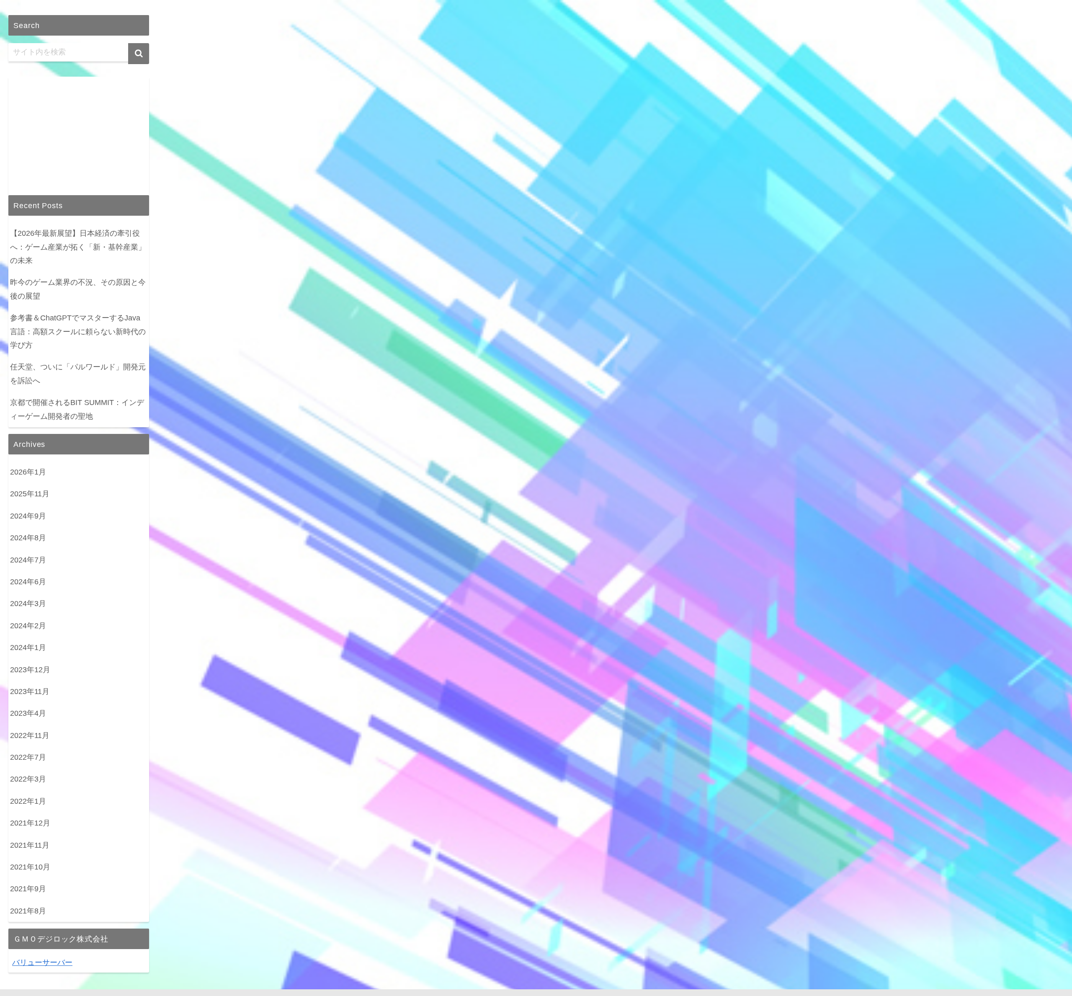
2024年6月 (28, 582)
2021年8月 (28, 911)
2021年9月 (28, 889)
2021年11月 (29, 845)
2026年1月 (28, 472)
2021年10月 (30, 867)
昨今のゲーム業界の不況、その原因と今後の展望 (78, 289)
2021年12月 (30, 823)
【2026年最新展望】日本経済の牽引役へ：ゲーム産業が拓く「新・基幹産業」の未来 (78, 247)
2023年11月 (29, 691)
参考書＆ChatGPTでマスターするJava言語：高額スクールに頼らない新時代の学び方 (78, 331)
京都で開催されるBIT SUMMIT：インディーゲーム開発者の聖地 (77, 409)
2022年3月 (28, 779)
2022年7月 (28, 757)
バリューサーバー (42, 962)
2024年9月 (28, 516)
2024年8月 (28, 538)
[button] (138, 53)
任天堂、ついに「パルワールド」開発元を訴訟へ (78, 373)
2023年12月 (30, 670)
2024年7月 (28, 560)
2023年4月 (28, 713)
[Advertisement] (78, 129)
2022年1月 (28, 801)
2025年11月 (29, 494)
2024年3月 (28, 603)
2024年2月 (28, 626)
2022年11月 (29, 735)
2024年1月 (28, 647)
